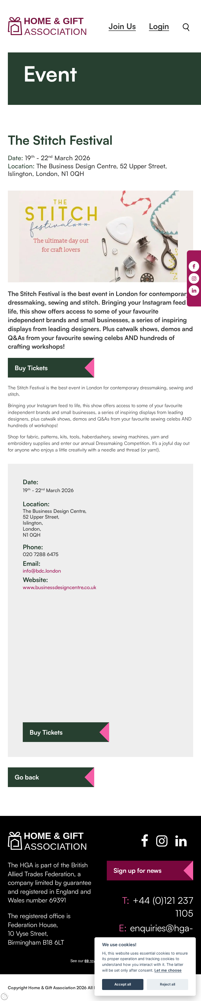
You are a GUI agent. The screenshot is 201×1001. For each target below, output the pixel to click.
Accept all (122, 984)
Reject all (167, 984)
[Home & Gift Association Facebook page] (144, 841)
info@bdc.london (42, 571)
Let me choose (168, 970)
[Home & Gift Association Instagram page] (162, 841)
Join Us (122, 26)
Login (159, 26)
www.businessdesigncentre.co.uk (59, 587)
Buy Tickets (31, 368)
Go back (27, 777)
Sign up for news (137, 870)
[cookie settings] (4, 996)
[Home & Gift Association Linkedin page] (181, 841)
